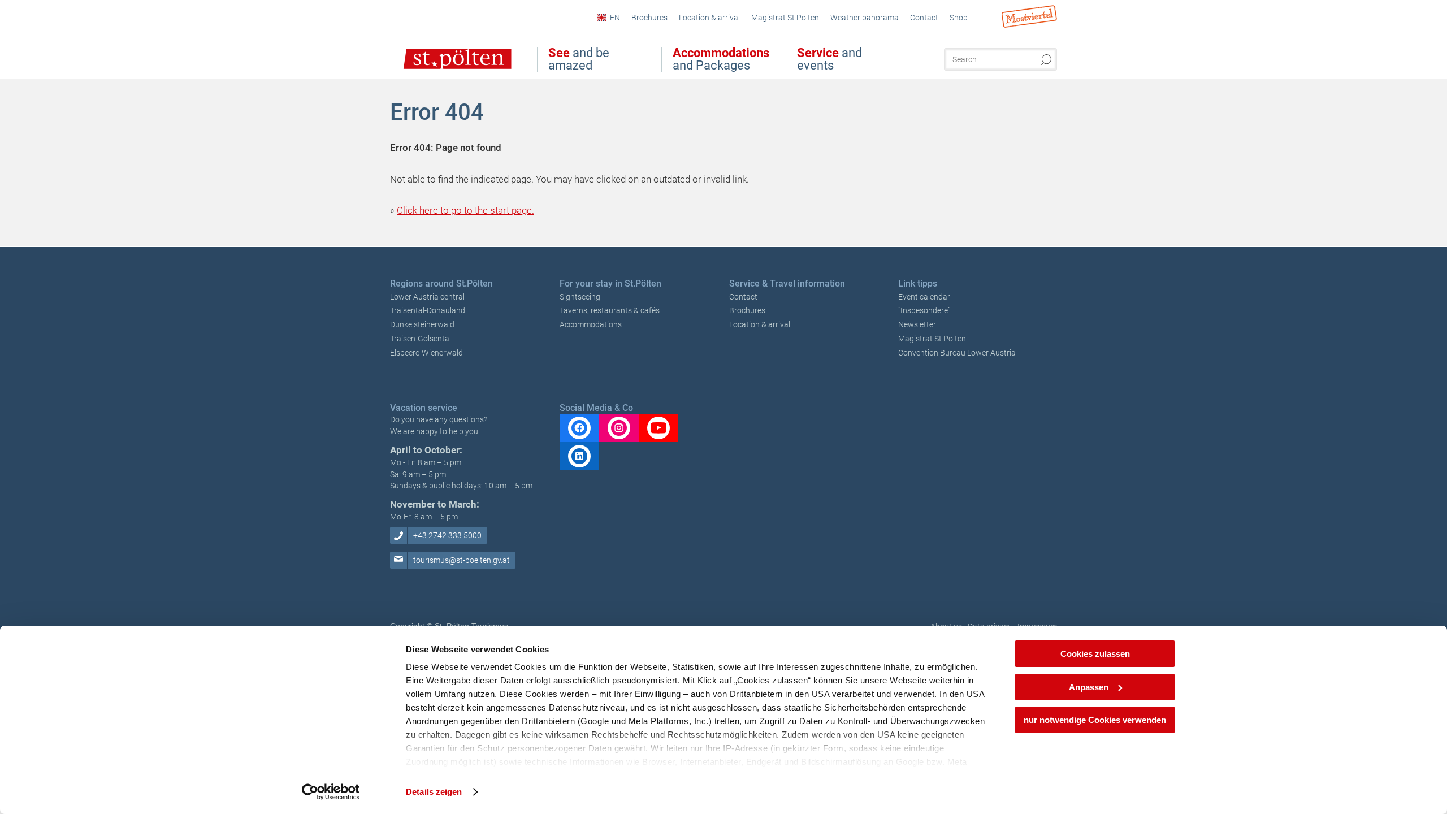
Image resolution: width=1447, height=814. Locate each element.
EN (615, 17)
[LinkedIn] (579, 456)
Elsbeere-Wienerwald (426, 352)
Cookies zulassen (1095, 654)
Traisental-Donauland (427, 310)
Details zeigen (434, 791)
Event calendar (924, 296)
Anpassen (1088, 687)
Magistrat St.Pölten (932, 338)
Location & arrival (759, 324)
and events (829, 59)
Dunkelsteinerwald (422, 324)
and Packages (721, 59)
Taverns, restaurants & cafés (610, 310)
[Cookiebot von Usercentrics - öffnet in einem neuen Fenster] (330, 791)
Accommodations (591, 324)
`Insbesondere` (924, 310)
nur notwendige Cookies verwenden (1095, 720)
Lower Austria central (427, 296)
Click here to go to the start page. (465, 210)
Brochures (747, 310)
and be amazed (578, 59)
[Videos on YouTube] (658, 428)
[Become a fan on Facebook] (579, 428)
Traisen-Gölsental (420, 338)
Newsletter (917, 324)
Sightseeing (580, 296)
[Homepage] (446, 66)
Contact (743, 296)
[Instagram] (619, 428)
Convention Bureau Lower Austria (957, 352)
